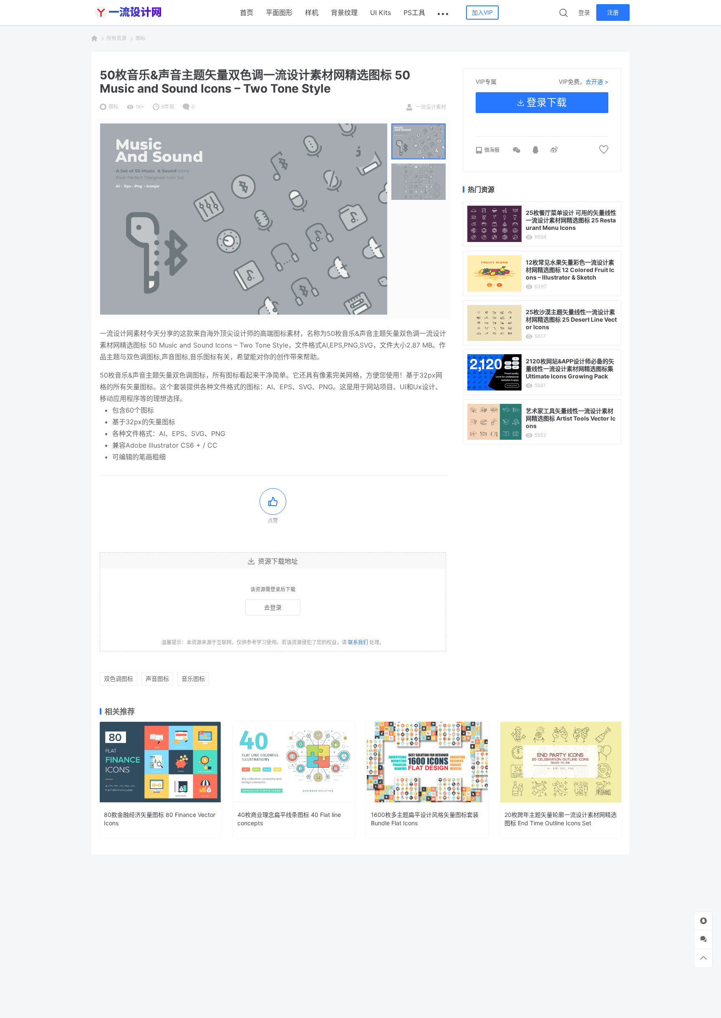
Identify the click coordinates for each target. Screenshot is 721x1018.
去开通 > (596, 81)
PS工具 (414, 12)
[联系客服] (703, 921)
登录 (584, 12)
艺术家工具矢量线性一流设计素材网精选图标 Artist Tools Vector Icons (570, 418)
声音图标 (157, 678)
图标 (141, 38)
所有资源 (116, 38)
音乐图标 (193, 678)
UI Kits (380, 12)
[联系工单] (703, 939)
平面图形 (279, 12)
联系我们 (358, 642)
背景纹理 (344, 12)
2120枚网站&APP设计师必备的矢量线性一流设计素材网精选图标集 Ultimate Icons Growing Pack (570, 369)
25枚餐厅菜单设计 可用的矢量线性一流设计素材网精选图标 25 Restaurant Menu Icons (571, 220)
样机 (311, 12)
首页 (246, 12)
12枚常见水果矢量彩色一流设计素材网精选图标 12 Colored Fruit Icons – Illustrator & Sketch (570, 270)
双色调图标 (118, 678)
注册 (613, 12)
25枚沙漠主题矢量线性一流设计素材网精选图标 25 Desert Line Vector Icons (571, 319)
